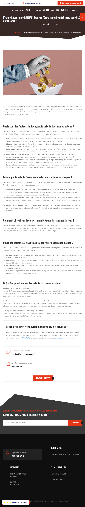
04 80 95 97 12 (11, 3)
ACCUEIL (15, 10)
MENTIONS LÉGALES (58, 474)
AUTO (22, 10)
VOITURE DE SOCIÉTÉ (46, 17)
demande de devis (60, 338)
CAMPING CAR (64, 14)
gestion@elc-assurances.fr (33, 3)
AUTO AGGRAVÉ (29, 14)
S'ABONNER (75, 422)
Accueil (17, 32)
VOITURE (38, 10)
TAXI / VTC (57, 17)
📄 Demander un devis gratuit (70, 3)
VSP (52, 10)
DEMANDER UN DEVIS (43, 378)
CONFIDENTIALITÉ (57, 479)
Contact (73, 10)
